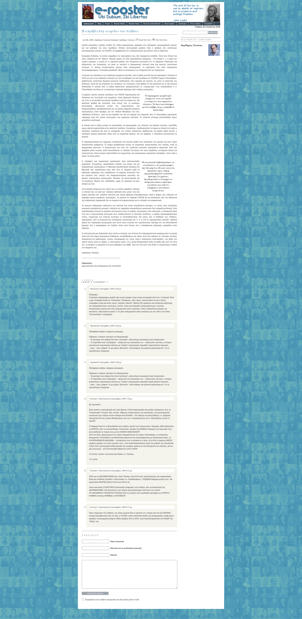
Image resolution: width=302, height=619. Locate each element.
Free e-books (195, 24)
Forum (107, 24)
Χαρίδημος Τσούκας (102, 40)
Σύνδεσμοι (183, 24)
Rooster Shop (134, 24)
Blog (99, 24)
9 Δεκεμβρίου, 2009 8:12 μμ (121, 471)
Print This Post (160, 40)
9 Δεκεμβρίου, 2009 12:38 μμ (110, 326)
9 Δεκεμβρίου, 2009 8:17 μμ (121, 507)
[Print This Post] (153, 40)
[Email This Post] (136, 40)
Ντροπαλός (94, 289)
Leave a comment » (95, 282)
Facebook (208, 24)
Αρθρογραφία (89, 24)
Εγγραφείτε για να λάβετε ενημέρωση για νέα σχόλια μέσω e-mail (112, 600)
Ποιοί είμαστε (170, 24)
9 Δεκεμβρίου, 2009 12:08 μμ (110, 289)
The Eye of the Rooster (152, 24)
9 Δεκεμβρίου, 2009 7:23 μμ (121, 399)
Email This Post (145, 40)
